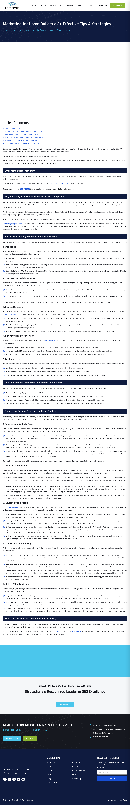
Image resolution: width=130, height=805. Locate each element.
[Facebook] (5, 779)
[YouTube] (23, 779)
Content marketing (9, 314)
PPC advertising (50, 340)
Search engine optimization (12, 224)
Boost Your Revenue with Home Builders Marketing (21, 143)
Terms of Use (112, 800)
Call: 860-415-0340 (98, 5)
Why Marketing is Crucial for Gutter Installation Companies (24, 131)
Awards (75, 775)
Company (51, 762)
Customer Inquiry (79, 771)
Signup (112, 778)
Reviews (51, 771)
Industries (76, 762)
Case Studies (52, 783)
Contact (76, 767)
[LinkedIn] (18, 779)
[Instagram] (14, 779)
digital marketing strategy (60, 184)
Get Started (117, 5)
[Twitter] (9, 779)
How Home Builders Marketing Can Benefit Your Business (23, 137)
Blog (49, 779)
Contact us (58, 631)
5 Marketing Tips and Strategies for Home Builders (21, 140)
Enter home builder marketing (13, 128)
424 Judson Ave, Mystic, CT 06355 (18, 770)
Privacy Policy (122, 800)
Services (51, 775)
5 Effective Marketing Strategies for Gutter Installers (21, 134)
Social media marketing (11, 507)
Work (50, 767)
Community (77, 779)
